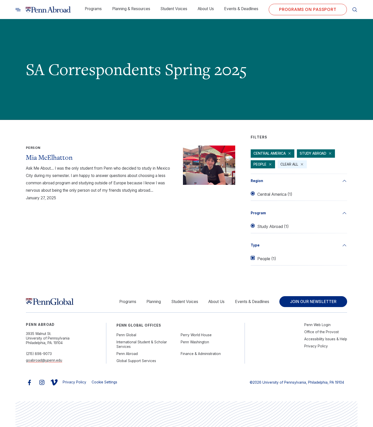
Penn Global (126, 335)
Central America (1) (274, 194)
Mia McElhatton (49, 157)
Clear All (289, 164)
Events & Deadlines (241, 8)
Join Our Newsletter (313, 301)
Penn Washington (195, 342)
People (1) (266, 258)
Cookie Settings (104, 382)
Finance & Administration (201, 354)
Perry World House (196, 335)
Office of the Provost (321, 332)
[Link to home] (48, 9)
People (259, 164)
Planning (153, 301)
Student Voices (173, 8)
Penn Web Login (317, 325)
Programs (93, 8)
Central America (269, 153)
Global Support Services (136, 361)
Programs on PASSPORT (307, 9)
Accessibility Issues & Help (325, 339)
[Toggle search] (18, 9)
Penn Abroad (127, 354)
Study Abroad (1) (273, 226)
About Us (206, 8)
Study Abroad (313, 153)
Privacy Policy (316, 346)
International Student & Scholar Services (141, 344)
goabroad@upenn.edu (44, 360)
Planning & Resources (131, 8)
